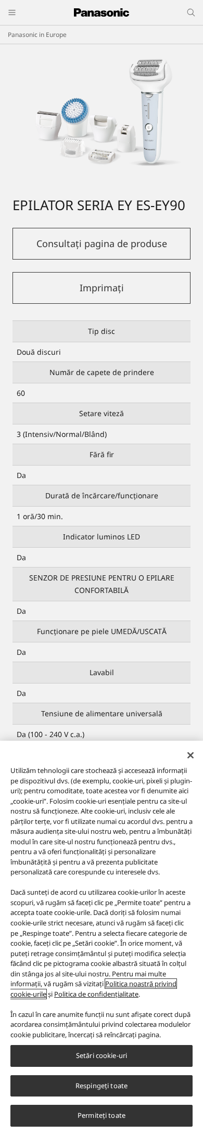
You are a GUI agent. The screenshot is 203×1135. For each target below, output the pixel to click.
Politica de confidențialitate (96, 994)
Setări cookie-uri (101, 1055)
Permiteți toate (101, 1115)
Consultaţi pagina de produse (101, 243)
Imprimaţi (102, 287)
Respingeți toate (101, 1085)
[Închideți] (190, 755)
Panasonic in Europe (37, 34)
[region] (101, 938)
